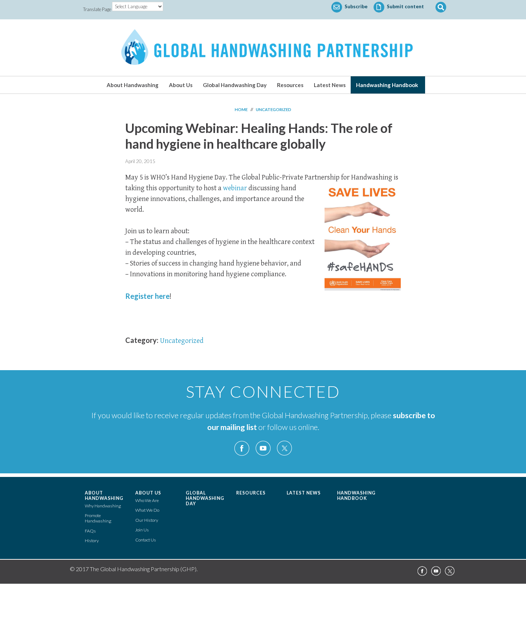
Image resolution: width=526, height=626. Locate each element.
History (92, 540)
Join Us (142, 529)
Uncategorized (182, 341)
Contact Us (145, 540)
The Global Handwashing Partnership (263, 47)
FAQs (90, 531)
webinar (235, 188)
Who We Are (147, 500)
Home (241, 109)
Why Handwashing (103, 505)
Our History (146, 520)
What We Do (147, 510)
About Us (181, 85)
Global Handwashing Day (235, 85)
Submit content (405, 6)
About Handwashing (133, 85)
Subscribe (355, 6)
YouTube (263, 448)
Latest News (330, 85)
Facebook (242, 448)
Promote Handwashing (98, 518)
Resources (290, 85)
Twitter (284, 448)
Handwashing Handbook (387, 85)
